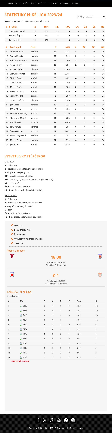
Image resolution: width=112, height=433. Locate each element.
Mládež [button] (42, 3)
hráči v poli (15, 47)
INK (57, 26)
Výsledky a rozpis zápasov (28, 239)
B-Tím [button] (25, 3)
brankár (13, 26)
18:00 (56, 257)
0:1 (56, 275)
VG (77, 26)
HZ (102, 26)
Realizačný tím (22, 230)
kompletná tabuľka (20, 361)
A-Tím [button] (18, 3)
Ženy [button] (33, 3)
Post (33, 47)
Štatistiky (19, 234)
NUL (68, 26)
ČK (94, 26)
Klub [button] (10, 3)
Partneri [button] (64, 3)
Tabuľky (18, 243)
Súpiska (18, 225)
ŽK (85, 26)
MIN (46, 26)
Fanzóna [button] (53, 3)
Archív (75, 3)
